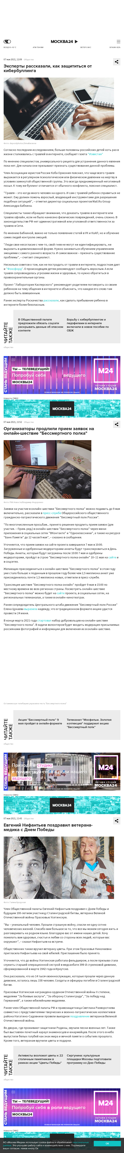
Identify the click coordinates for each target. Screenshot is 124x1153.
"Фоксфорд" (14, 269)
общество (8, 347)
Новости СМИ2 (11, 398)
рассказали (51, 300)
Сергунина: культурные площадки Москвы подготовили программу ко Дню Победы (89, 1059)
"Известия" (95, 154)
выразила (30, 609)
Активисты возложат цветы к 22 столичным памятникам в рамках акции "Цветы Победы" (40, 1059)
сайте (112, 557)
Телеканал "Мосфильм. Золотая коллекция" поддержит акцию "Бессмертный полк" (89, 723)
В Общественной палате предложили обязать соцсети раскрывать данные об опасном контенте (40, 325)
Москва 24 (62, 41)
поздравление (80, 1016)
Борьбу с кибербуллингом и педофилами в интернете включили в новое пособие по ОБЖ (88, 325)
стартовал (44, 620)
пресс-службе (52, 513)
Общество (29, 59)
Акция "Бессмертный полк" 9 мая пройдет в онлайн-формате (40, 721)
